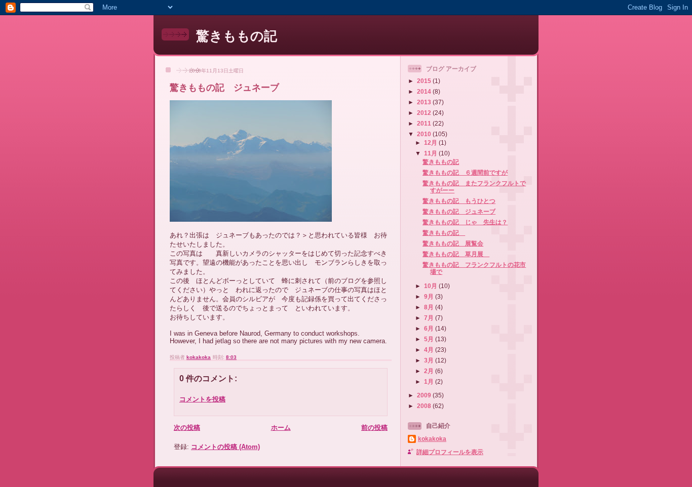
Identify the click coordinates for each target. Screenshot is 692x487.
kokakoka (432, 438)
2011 (425, 123)
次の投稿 (187, 427)
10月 (431, 285)
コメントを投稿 (202, 399)
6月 (429, 328)
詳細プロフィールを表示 (449, 452)
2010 (425, 134)
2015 (425, 80)
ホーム (281, 427)
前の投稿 (374, 427)
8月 (429, 307)
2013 (425, 102)
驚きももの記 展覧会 (452, 243)
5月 (429, 339)
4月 (429, 349)
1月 (429, 381)
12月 (431, 142)
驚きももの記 (236, 36)
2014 (425, 91)
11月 (431, 153)
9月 (429, 296)
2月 (429, 371)
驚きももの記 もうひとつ (458, 200)
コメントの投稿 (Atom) (225, 447)
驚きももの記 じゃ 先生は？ (465, 222)
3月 (429, 360)
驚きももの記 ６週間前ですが (465, 172)
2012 (425, 112)
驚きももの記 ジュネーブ (458, 211)
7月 (429, 317)
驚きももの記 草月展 (455, 254)
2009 (425, 395)
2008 (425, 405)
